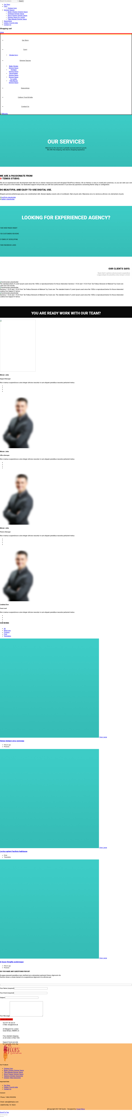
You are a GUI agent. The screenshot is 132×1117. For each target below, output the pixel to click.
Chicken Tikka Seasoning (12, 1078)
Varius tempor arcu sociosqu (12, 741)
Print (5, 634)
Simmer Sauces (9, 10)
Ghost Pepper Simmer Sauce (17, 15)
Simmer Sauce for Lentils (16, 17)
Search (21, 1)
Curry (5, 6)
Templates (7, 636)
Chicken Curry (12, 8)
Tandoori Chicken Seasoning (13, 1076)
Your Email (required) (7, 993)
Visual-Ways (80, 1109)
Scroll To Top (4, 1112)
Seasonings (8, 21)
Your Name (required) (7, 988)
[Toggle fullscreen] (4, 1114)
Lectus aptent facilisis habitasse (13, 851)
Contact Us (7, 25)
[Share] (2, 1114)
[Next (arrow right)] (2, 1116)
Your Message (5, 1016)
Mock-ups (7, 630)
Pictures (7, 632)
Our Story (7, 4)
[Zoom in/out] (6, 1114)
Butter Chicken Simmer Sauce (18, 12)
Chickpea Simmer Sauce (16, 14)
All (5, 629)
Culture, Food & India (11, 23)
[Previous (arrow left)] (1, 1116)
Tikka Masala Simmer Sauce (17, 19)
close (2, 32)
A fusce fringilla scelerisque (12, 962)
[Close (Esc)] (1, 1114)
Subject (2, 997)
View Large (103, 737)
